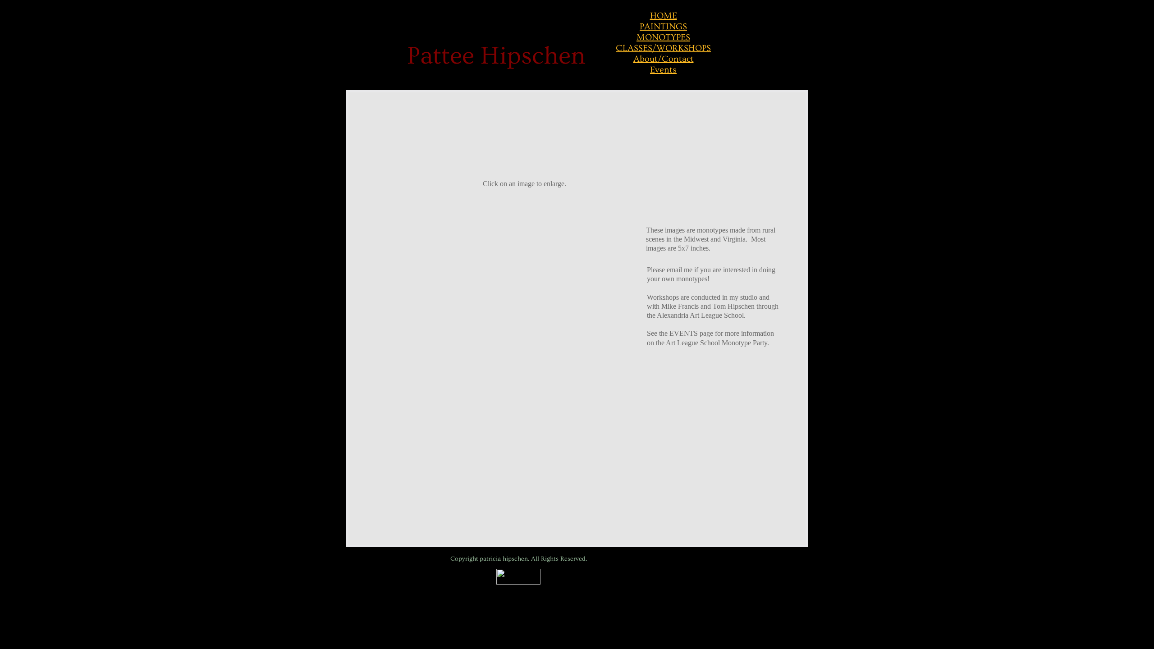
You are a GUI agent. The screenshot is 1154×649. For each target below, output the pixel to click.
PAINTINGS (663, 27)
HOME (663, 16)
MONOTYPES (663, 37)
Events (663, 70)
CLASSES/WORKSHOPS (663, 48)
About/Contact (663, 59)
